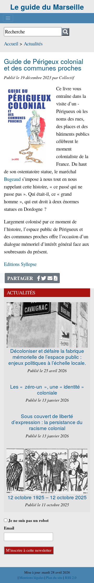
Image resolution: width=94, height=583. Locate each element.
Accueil (11, 43)
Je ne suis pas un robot (28, 520)
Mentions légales (31, 577)
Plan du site (54, 577)
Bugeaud (12, 179)
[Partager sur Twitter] (43, 278)
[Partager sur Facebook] (38, 278)
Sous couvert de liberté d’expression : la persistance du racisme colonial (47, 421)
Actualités (33, 43)
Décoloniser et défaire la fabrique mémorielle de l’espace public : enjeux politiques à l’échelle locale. (47, 356)
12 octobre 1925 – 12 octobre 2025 (47, 497)
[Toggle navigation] (8, 18)
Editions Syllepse (20, 264)
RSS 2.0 (70, 577)
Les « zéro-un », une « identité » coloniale (47, 389)
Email (9, 528)
